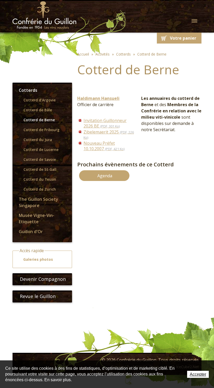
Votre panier (183, 38)
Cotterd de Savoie (39, 159)
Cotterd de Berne (39, 120)
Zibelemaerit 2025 (109, 134)
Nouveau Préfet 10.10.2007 (104, 145)
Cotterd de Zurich (39, 189)
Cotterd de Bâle (37, 110)
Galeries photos (38, 259)
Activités (103, 54)
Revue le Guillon (38, 296)
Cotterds (28, 90)
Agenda (104, 176)
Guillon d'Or (31, 231)
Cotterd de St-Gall (39, 169)
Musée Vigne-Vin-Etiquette (36, 219)
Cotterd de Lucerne (40, 149)
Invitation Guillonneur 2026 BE (105, 123)
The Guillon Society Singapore (38, 202)
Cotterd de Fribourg (41, 130)
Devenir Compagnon (43, 279)
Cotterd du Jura (37, 139)
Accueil (83, 54)
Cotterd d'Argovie (39, 100)
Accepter (198, 374)
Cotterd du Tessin (39, 179)
